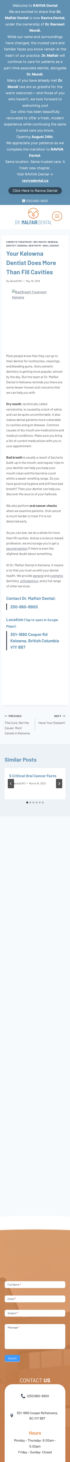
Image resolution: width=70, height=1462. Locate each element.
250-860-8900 (24, 606)
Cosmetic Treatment (19, 241)
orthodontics (29, 581)
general (38, 575)
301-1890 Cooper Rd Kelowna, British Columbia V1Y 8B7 (34, 640)
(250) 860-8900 (38, 1396)
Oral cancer (51, 245)
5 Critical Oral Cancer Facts (32, 775)
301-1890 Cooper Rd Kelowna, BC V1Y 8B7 (37, 1415)
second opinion (16, 548)
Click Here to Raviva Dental (35, 191)
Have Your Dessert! (51, 719)
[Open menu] (57, 216)
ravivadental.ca (35, 181)
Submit (12, 1358)
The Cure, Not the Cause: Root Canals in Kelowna (17, 724)
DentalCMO (16, 281)
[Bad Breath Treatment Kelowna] (35, 318)
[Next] (59, 783)
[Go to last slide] (11, 783)
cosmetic (56, 575)
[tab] (27, 802)
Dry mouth (40, 241)
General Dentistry (29, 245)
